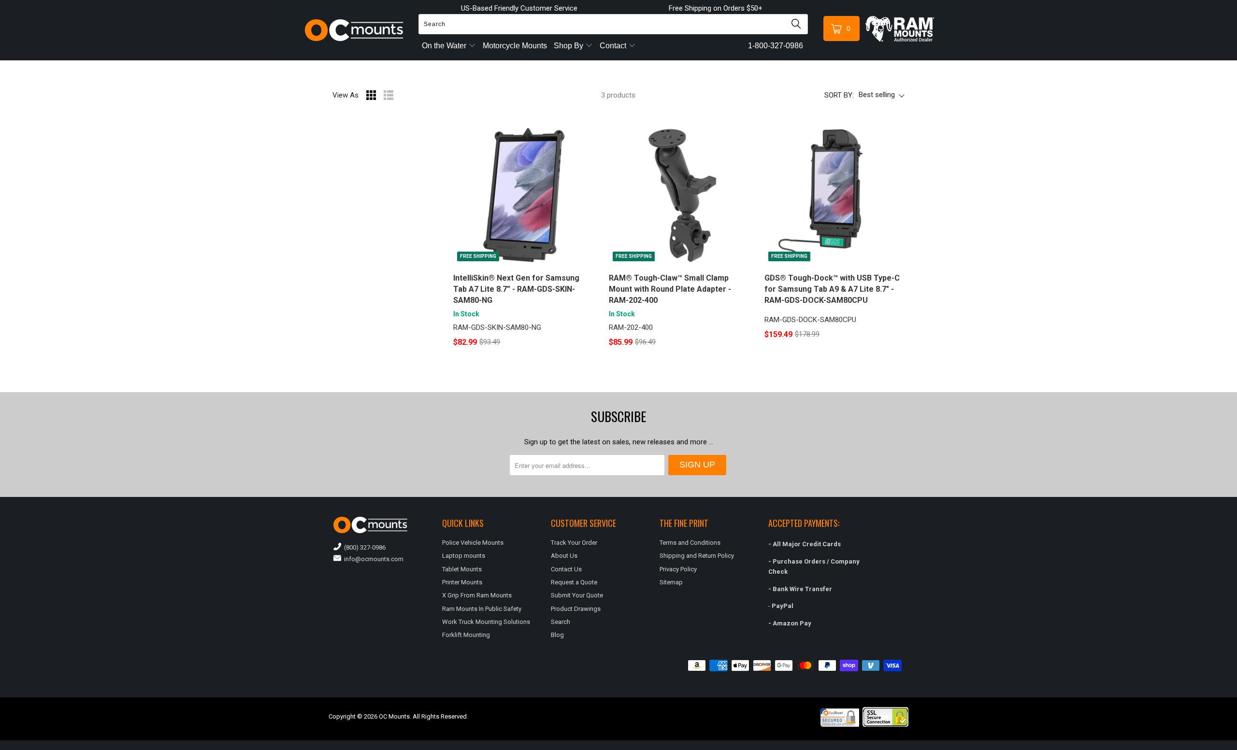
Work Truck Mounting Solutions (486, 621)
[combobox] (613, 24)
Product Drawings (576, 608)
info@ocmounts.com (372, 559)
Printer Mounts (462, 582)
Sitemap (671, 582)
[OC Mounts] (354, 30)
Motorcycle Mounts (515, 46)
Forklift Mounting (466, 634)
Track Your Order (574, 542)
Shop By (569, 46)
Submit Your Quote (577, 595)
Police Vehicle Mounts (472, 542)
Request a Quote (574, 582)
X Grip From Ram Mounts (477, 595)
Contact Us (566, 569)
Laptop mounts (463, 555)
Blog (557, 634)
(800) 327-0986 (363, 547)
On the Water (445, 46)
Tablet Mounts (462, 569)
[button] (1236, 746)
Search (560, 621)
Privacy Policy (678, 569)
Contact (614, 46)
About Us (564, 555)
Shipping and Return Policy (697, 555)
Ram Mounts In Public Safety (481, 608)
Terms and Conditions (690, 542)
